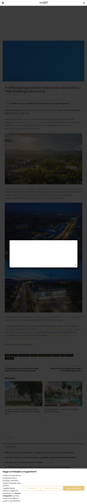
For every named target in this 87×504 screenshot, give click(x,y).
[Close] (85, 469)
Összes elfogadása (73, 488)
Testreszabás (32, 488)
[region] (43, 486)
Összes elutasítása (51, 488)
